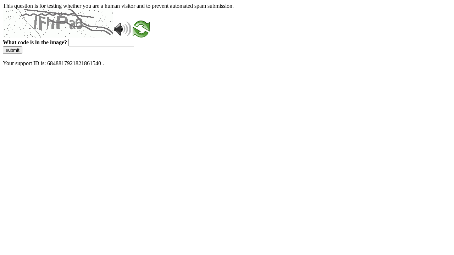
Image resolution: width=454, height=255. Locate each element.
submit (13, 50)
